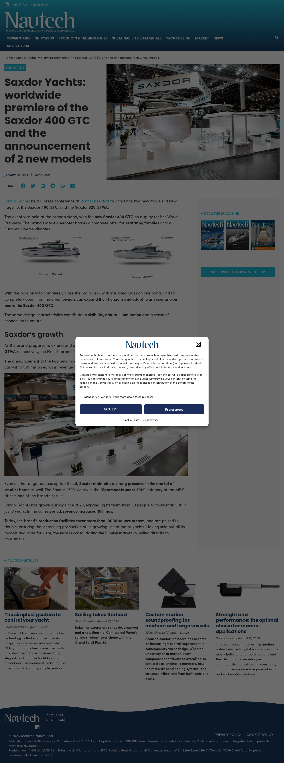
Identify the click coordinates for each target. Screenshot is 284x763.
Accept (111, 409)
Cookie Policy (131, 420)
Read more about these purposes (133, 396)
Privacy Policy (150, 420)
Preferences (174, 409)
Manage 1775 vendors (97, 396)
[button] (198, 344)
